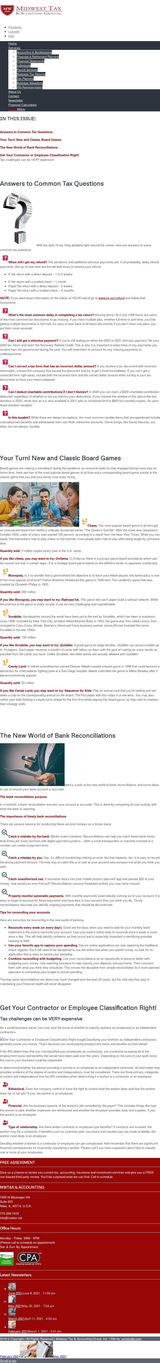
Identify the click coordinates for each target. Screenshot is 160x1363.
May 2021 (15, 1306)
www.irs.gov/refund (112, 298)
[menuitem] (84, 43)
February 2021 (18, 1331)
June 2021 (15, 1293)
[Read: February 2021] (12, 1327)
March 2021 (16, 1318)
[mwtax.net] (31, 19)
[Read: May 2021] (12, 1301)
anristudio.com (131, 1339)
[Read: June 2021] (12, 1288)
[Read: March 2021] (12, 1314)
